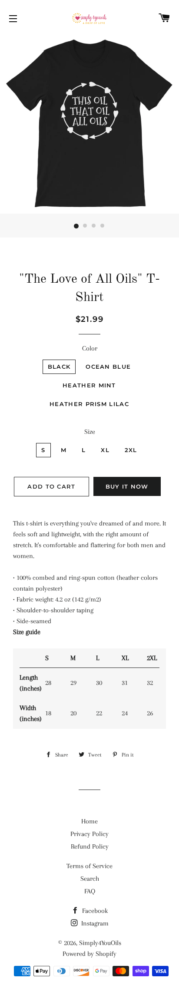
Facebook (94, 911)
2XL (131, 449)
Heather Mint (89, 385)
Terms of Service (89, 866)
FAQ (89, 891)
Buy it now (127, 486)
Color (89, 348)
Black (59, 366)
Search (89, 878)
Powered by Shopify (89, 954)
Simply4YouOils (100, 943)
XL (105, 449)
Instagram (94, 923)
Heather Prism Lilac (89, 403)
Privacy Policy (89, 834)
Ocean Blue (108, 366)
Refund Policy (90, 846)
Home (89, 821)
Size (89, 432)
